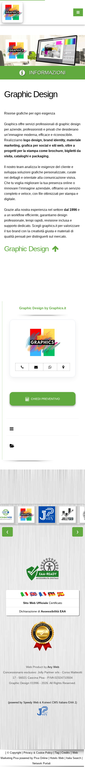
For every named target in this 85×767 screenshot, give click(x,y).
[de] (51, 594)
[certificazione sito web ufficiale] (42, 636)
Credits (65, 752)
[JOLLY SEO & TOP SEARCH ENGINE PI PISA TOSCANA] (67, 514)
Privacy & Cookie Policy (38, 752)
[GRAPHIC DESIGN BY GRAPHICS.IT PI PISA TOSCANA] (26, 514)
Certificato (42, 603)
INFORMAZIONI (45, 72)
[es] (61, 594)
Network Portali (41, 763)
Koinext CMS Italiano (55, 702)
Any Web (53, 667)
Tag (57, 752)
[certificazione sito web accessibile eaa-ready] (42, 569)
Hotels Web (57, 758)
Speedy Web (31, 702)
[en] (33, 594)
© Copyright (14, 752)
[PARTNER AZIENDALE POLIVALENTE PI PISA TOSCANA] (47, 514)
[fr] (42, 594)
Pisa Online (41, 758)
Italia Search (73, 758)
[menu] (78, 12)
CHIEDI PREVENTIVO (44, 398)
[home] (12, 12)
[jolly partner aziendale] (42, 711)
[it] (24, 594)
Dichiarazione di (42, 611)
